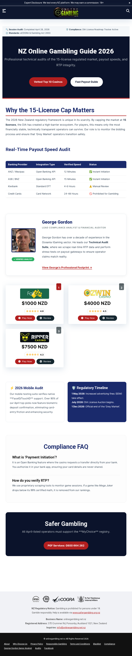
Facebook (48, 648)
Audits (38, 648)
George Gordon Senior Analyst (18, 648)
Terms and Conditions (80, 644)
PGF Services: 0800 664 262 (66, 545)
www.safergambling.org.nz (86, 612)
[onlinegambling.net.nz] (66, 12)
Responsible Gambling (56, 644)
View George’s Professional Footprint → (67, 267)
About (7, 644)
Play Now (26, 318)
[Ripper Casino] (34, 341)
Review (47, 318)
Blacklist (97, 644)
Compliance (109, 644)
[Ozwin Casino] (97, 297)
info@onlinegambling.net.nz (71, 627)
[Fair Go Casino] (34, 297)
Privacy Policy (37, 644)
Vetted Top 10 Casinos (48, 81)
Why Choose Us (20, 644)
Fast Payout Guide (86, 81)
